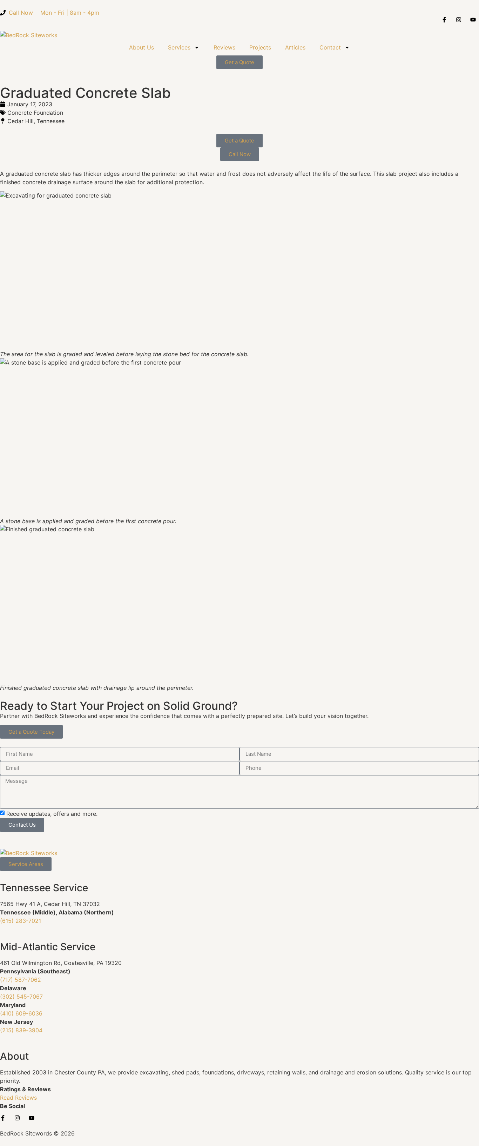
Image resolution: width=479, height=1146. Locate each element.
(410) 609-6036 (21, 1013)
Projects (260, 47)
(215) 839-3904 (21, 1030)
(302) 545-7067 (21, 996)
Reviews (224, 47)
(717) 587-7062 (20, 979)
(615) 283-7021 (20, 920)
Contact (330, 47)
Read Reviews (18, 1097)
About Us (141, 47)
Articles (295, 47)
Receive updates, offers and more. (51, 813)
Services (179, 47)
